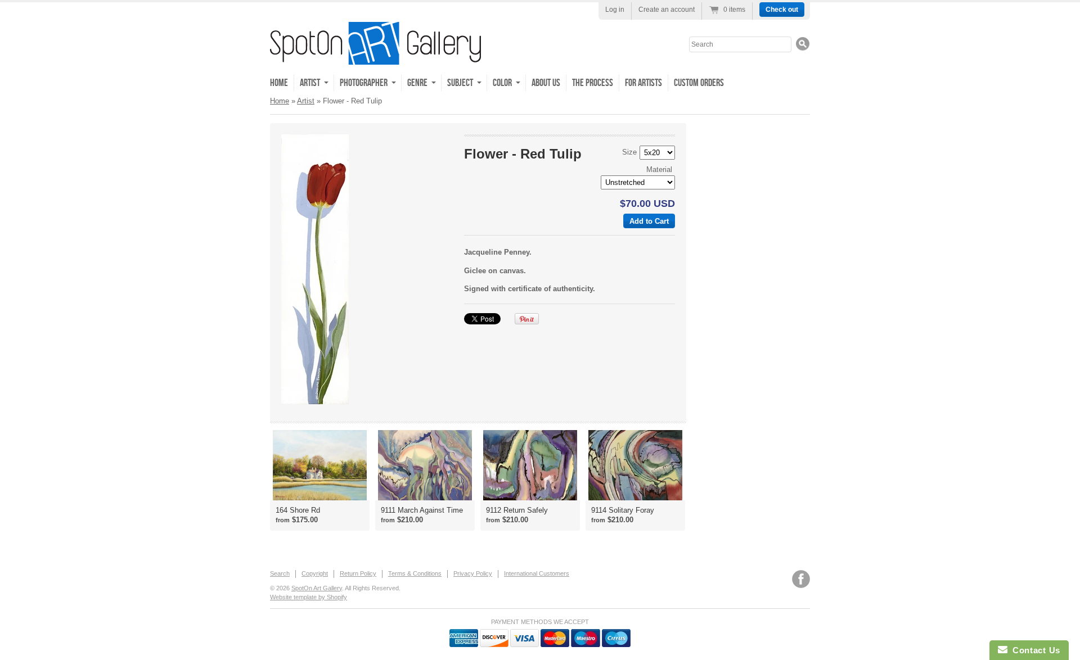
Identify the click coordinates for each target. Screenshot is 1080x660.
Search (280, 573)
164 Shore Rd (298, 510)
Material (659, 169)
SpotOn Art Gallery (316, 588)
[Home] (375, 56)
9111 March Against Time (422, 510)
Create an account (666, 9)
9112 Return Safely (517, 510)
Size (629, 152)
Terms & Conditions (415, 573)
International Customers (536, 573)
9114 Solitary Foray (622, 510)
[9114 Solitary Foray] (635, 465)
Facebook (801, 579)
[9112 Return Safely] (530, 465)
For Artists (643, 83)
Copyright (315, 573)
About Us (546, 83)
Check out (782, 9)
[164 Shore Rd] (320, 465)
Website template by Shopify (308, 597)
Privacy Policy (472, 573)
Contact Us (1033, 650)
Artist (305, 101)
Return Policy (358, 573)
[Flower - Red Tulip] (366, 269)
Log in (614, 9)
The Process (592, 83)
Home (279, 83)
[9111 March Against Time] (425, 465)
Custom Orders (699, 83)
